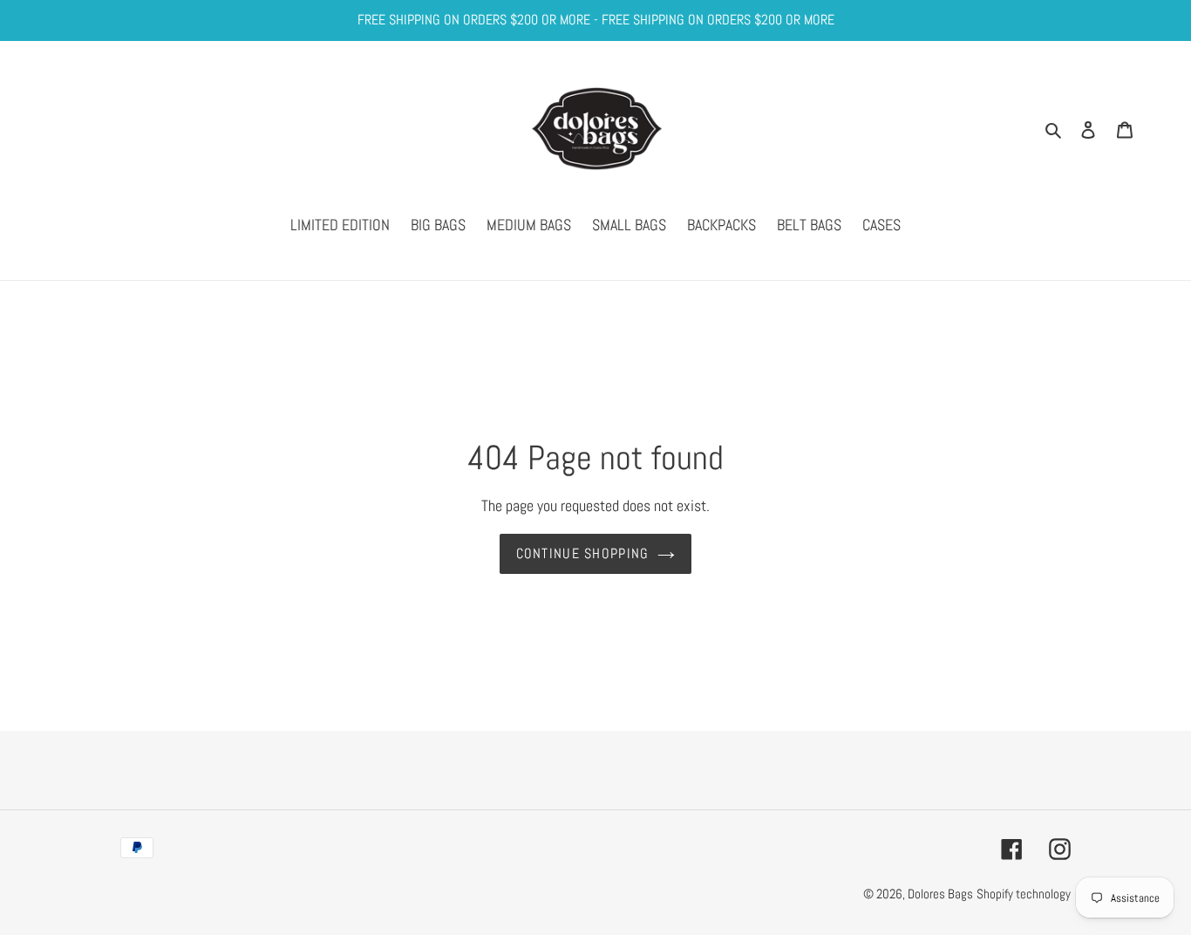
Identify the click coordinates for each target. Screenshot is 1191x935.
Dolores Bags (940, 893)
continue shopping (583, 553)
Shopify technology (1024, 893)
